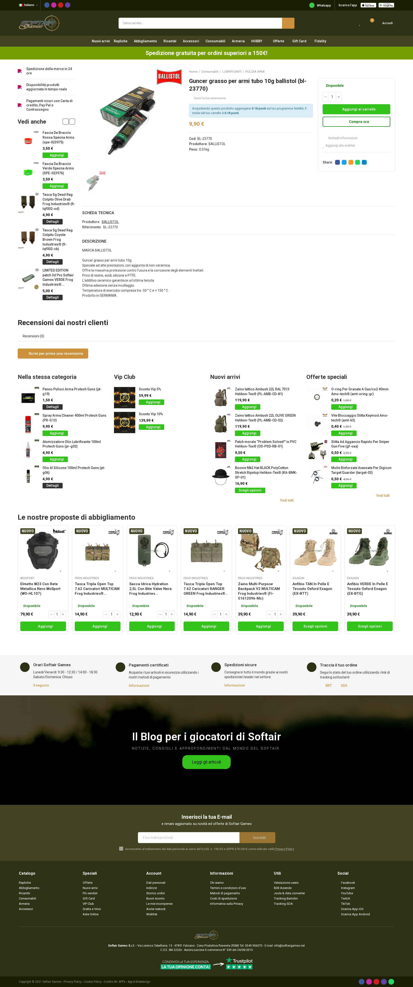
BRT (329, 685)
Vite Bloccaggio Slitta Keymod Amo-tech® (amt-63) (359, 418)
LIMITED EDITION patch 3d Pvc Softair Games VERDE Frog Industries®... (58, 277)
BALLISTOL (217, 144)
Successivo (391, 71)
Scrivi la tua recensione (210, 98)
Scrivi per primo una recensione (55, 353)
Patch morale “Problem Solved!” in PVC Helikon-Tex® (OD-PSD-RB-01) (265, 444)
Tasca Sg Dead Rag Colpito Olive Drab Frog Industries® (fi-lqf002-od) (59, 202)
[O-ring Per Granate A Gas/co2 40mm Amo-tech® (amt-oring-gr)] (317, 397)
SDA (344, 685)
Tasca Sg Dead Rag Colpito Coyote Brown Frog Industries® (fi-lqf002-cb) (58, 239)
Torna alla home (385, 71)
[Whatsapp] (391, 982)
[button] (66, 122)
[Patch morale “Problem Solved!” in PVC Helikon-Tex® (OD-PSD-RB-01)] (220, 450)
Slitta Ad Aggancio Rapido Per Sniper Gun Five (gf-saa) (360, 444)
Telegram (364, 162)
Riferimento (91, 227)
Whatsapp (324, 5)
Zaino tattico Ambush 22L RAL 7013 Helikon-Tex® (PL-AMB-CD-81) (262, 391)
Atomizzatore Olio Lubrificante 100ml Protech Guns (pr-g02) (72, 444)
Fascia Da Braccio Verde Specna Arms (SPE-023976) (58, 168)
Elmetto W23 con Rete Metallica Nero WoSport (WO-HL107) (40, 589)
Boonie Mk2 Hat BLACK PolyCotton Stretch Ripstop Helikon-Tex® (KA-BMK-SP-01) (266, 472)
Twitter (344, 162)
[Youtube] (60, 5)
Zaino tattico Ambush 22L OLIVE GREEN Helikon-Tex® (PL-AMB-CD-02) (265, 418)
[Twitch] (67, 5)
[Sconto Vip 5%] (124, 397)
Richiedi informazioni (343, 138)
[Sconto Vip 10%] (124, 422)
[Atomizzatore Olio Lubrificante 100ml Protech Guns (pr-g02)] (28, 450)
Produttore (90, 222)
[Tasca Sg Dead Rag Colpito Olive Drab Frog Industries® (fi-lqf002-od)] (28, 203)
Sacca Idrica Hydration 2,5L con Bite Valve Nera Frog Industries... (150, 589)
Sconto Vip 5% (150, 389)
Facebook (337, 162)
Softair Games (52, 981)
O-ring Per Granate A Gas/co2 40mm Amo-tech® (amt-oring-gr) (360, 391)
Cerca (288, 23)
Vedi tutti (287, 500)
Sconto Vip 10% (151, 414)
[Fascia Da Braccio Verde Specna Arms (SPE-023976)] (28, 172)
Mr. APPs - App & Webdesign (132, 981)
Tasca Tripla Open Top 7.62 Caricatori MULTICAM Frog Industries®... (97, 589)
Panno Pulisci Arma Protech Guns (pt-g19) (72, 391)
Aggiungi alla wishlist (340, 145)
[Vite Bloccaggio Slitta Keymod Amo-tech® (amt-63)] (317, 424)
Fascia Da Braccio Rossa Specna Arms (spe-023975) (58, 137)
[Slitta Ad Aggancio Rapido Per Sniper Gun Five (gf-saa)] (317, 450)
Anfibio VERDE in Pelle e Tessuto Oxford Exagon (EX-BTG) (367, 589)
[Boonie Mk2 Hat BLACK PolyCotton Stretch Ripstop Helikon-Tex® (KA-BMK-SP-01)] (220, 476)
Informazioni (139, 685)
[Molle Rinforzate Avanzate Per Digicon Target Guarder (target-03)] (317, 476)
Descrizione (94, 241)
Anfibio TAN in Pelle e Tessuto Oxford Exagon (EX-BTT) (312, 589)
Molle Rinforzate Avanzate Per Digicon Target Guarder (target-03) (361, 470)
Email (350, 162)
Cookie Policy (93, 981)
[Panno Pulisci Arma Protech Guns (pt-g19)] (28, 397)
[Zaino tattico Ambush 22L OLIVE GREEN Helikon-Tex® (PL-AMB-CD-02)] (220, 424)
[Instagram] (53, 5)
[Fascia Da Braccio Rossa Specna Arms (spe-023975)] (28, 141)
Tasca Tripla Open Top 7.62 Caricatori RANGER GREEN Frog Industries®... (206, 589)
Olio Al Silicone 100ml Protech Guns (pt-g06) (74, 470)
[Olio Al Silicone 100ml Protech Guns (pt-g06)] (28, 476)
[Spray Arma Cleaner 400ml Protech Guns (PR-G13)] (28, 424)
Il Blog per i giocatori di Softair (206, 736)
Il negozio (41, 685)
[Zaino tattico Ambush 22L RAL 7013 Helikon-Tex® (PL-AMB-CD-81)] (220, 397)
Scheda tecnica (98, 213)
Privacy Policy (284, 849)
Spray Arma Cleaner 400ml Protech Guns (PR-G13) (74, 418)
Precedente (379, 71)
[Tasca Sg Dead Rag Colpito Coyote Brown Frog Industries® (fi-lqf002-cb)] (28, 238)
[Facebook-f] (46, 5)
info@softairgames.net (289, 945)
